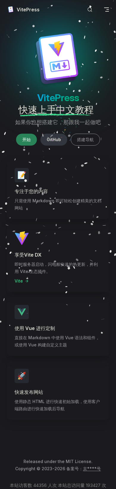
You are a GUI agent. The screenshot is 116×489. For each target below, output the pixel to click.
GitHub (54, 139)
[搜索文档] (90, 9)
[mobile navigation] (106, 9)
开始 (26, 139)
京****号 (92, 468)
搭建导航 (85, 139)
